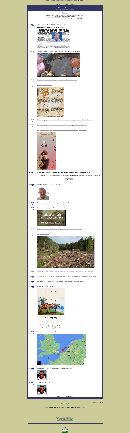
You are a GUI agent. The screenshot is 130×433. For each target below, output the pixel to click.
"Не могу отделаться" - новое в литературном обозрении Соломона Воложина (57, 80)
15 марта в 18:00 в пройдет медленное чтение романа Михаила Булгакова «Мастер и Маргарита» (62, 130)
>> (73, 396)
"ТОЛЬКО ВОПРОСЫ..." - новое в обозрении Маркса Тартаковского (54, 368)
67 (67, 396)
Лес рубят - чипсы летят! (43, 234)
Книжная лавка (70, 0)
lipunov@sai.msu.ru (80, 407)
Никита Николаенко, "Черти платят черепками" (49, 184)
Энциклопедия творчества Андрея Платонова (65, 419)
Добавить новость (98, 402)
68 (68, 396)
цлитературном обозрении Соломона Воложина (53, 175)
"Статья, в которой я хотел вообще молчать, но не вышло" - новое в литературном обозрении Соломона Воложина (66, 276)
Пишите (60, 0)
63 (61, 396)
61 (58, 396)
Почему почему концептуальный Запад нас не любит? (51, 208)
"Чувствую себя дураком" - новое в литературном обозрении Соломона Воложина (58, 203)
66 (65, 396)
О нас (56, 0)
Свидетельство (63, 15)
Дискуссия (82, 0)
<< (57, 396)
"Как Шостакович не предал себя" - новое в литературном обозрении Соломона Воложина (60, 281)
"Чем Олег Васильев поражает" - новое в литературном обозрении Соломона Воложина (59, 229)
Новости (64, 0)
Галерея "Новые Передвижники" (65, 420)
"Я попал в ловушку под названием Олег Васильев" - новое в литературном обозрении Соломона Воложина (65, 120)
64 (62, 396)
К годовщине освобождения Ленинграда (89, 175)
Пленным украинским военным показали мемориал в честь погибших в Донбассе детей (59, 51)
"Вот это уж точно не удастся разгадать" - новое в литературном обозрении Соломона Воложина (62, 125)
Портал (47, 0)
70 (71, 396)
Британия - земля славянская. (44, 85)
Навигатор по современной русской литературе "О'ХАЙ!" (65, 417)
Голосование (76, 0)
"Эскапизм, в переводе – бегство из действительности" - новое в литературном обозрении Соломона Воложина (65, 271)
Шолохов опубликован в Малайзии (46, 286)
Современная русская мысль (65, 416)
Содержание (52, 0)
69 (70, 396)
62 (60, 396)
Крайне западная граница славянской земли (48, 332)
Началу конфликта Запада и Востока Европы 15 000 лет (51, 24)
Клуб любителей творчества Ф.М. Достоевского (65, 418)
